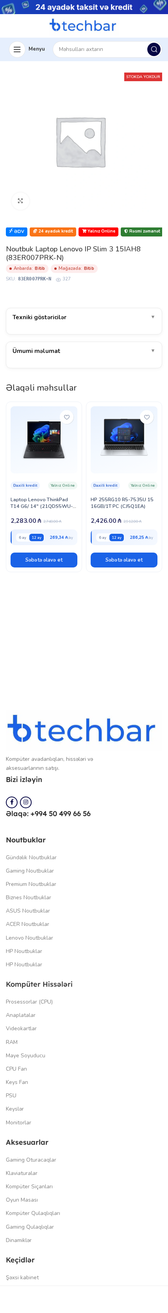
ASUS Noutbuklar (28, 911)
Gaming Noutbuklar (30, 871)
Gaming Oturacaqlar (31, 1160)
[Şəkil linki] (84, 730)
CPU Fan (16, 1069)
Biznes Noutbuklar (28, 897)
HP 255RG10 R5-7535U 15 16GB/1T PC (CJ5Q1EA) (122, 503)
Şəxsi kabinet (22, 1277)
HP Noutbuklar (24, 951)
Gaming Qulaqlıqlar (30, 1227)
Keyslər (15, 1109)
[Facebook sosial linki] (12, 802)
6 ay (22, 537)
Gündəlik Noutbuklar (31, 857)
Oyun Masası (22, 1200)
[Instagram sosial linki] (26, 802)
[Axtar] (154, 49)
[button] (44, 560)
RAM (12, 1042)
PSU (11, 1095)
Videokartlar (21, 1028)
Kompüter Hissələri (39, 984)
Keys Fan (17, 1082)
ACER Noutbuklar (27, 924)
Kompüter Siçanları (29, 1186)
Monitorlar (18, 1122)
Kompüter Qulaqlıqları (33, 1213)
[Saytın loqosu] (84, 25)
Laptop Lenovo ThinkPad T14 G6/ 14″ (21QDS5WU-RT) (42, 506)
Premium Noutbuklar (31, 884)
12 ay (36, 537)
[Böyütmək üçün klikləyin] (20, 201)
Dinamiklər (19, 1240)
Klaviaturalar (22, 1173)
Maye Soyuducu (25, 1055)
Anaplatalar (21, 1015)
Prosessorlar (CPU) (29, 1002)
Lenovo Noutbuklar (29, 938)
